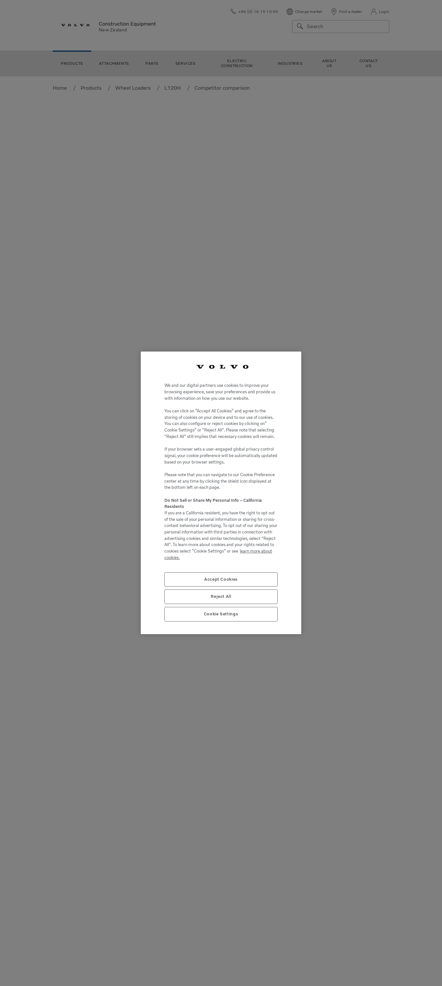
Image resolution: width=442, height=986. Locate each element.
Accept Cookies (221, 579)
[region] (221, 493)
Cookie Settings (221, 614)
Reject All (221, 596)
